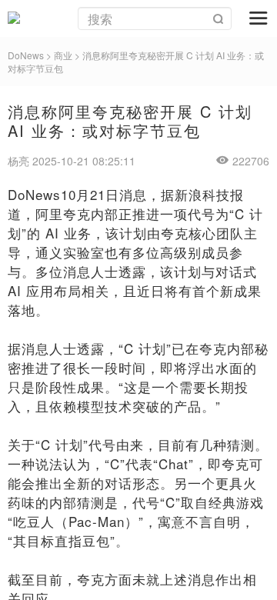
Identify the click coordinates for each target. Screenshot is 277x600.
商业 (63, 55)
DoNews (26, 55)
